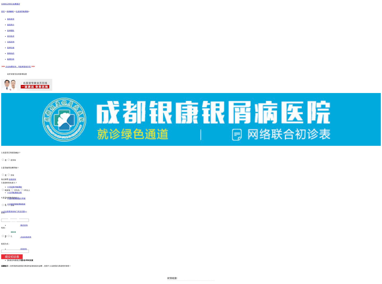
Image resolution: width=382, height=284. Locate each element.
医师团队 (10, 31)
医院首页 (10, 19)
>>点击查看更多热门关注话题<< (14, 212)
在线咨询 (10, 42)
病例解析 (10, 11)
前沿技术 (10, 36)
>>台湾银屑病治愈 (14, 193)
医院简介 (10, 25)
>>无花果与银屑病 (14, 187)
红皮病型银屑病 (22, 11)
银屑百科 (10, 59)
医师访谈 (10, 48)
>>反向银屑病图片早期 (16, 198)
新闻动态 (10, 53)
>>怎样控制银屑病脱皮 (16, 204)
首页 (3, 11)
